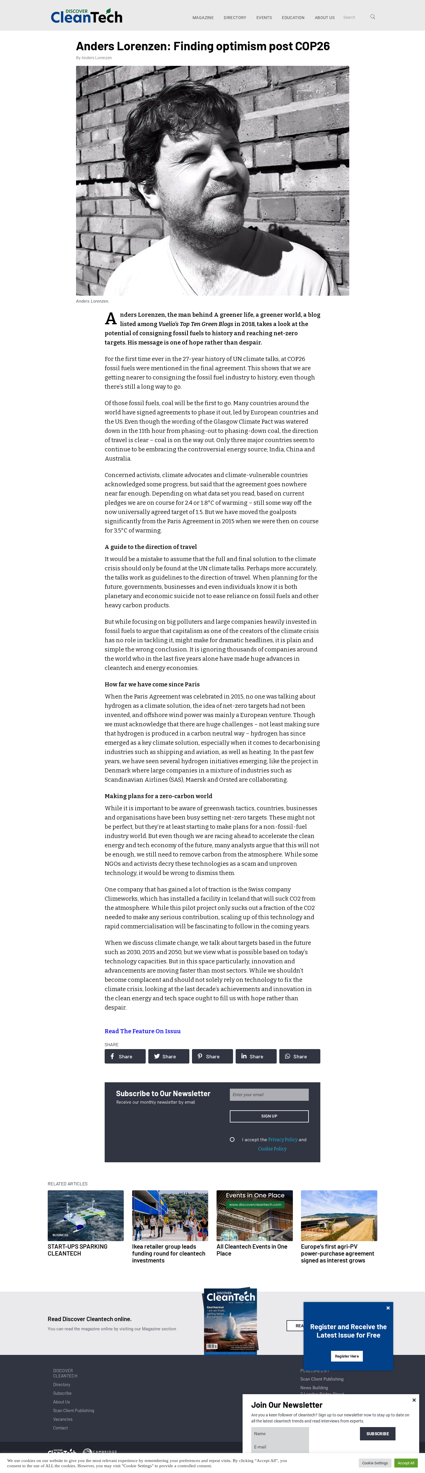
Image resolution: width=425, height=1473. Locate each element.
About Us (325, 17)
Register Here (347, 1356)
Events (264, 17)
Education (293, 17)
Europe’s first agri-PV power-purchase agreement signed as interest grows (337, 1253)
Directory (235, 17)
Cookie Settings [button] (375, 1463)
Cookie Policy (272, 1149)
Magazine (203, 17)
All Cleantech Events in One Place (252, 1250)
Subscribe (62, 1393)
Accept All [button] (406, 1463)
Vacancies (63, 1419)
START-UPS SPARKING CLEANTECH (78, 1250)
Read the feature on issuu (143, 1031)
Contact (60, 1427)
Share (125, 1056)
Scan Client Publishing (73, 1410)
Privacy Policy (283, 1139)
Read (301, 1325)
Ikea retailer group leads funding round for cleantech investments (168, 1253)
